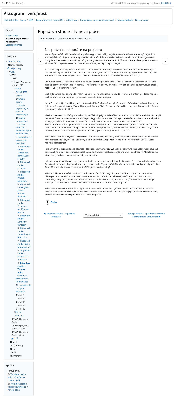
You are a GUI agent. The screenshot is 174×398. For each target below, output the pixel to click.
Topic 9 (20, 295)
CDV (31, 20)
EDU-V (18, 312)
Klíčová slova (12, 35)
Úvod (19, 95)
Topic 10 (21, 298)
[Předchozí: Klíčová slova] (41, 61)
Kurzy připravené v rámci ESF (49, 20)
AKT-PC (18, 88)
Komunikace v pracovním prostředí (97, 20)
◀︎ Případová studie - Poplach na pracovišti (60, 215)
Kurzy (23, 20)
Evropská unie (24, 285)
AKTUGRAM (71, 20)
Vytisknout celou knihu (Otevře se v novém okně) (17, 377)
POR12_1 (19, 315)
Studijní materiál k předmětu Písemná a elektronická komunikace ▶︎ (146, 215)
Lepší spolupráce (14, 44)
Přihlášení (166, 3)
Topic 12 (21, 305)
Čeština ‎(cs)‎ (17, 3)
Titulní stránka (11, 20)
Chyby (54, 202)
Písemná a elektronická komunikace (22, 278)
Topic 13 (21, 308)
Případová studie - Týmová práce (132, 20)
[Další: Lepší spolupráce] (165, 61)
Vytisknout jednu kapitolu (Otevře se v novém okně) (18, 386)
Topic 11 (21, 302)
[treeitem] (18, 208)
